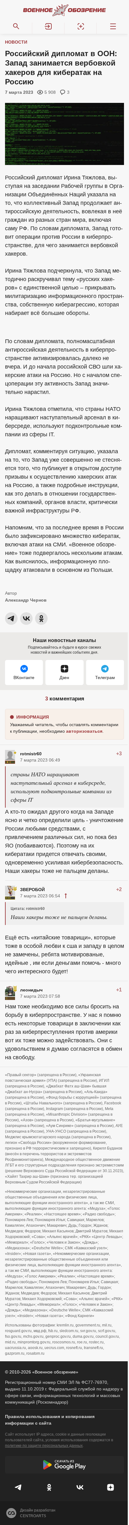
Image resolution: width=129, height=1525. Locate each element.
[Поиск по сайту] (16, 26)
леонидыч (31, 989)
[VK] (79, 1487)
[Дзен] (110, 1487)
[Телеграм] (18, 1487)
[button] (48, 26)
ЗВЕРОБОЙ (32, 889)
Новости (16, 42)
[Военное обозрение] (64, 10)
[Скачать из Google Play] (64, 1465)
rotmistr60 (31, 753)
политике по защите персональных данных (44, 1445)
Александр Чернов (26, 600)
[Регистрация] (80, 26)
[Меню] (113, 26)
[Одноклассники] (49, 1487)
